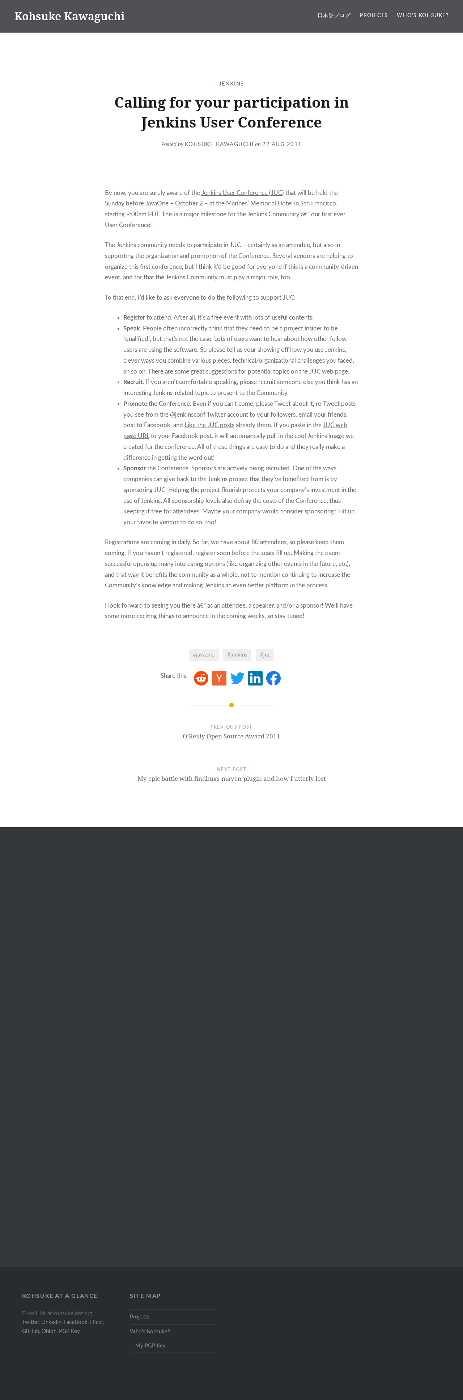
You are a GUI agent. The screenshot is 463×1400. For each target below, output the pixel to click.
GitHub (30, 1331)
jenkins (231, 84)
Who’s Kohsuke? (423, 15)
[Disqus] (231, 946)
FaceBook (76, 1322)
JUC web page (328, 371)
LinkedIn (51, 1322)
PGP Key (69, 1331)
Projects (374, 15)
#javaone (203, 655)
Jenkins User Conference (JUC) (242, 193)
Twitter (30, 1322)
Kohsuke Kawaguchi (69, 16)
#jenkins (237, 655)
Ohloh (49, 1331)
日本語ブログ (334, 15)
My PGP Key (150, 1346)
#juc (265, 655)
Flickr (96, 1322)
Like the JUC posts (209, 425)
